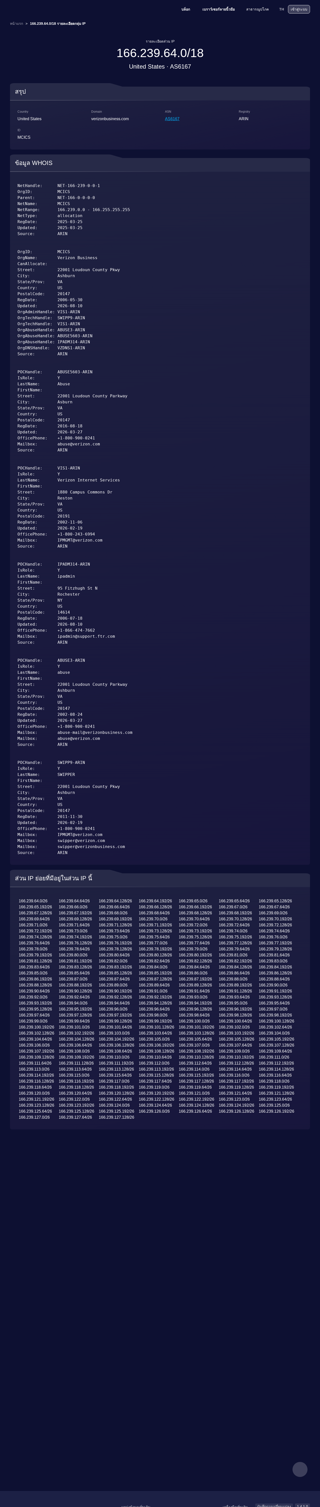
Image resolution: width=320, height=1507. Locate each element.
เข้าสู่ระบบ (299, 9)
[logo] (35, 9)
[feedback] (300, 1469)
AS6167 (172, 119)
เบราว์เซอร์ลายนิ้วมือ (218, 9)
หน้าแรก (16, 24)
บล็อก (186, 9)
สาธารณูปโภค (257, 9)
